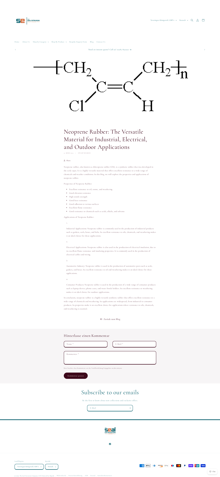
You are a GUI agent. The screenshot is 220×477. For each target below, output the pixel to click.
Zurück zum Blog (112, 319)
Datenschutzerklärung (75, 475)
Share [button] (68, 160)
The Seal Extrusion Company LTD (30, 476)
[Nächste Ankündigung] (204, 49)
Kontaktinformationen (105, 475)
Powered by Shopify (48, 476)
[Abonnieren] (130, 408)
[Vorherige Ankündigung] (15, 49)
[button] (40, 42)
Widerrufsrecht (61, 475)
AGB (86, 475)
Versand (92, 475)
